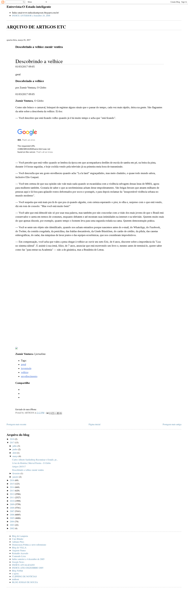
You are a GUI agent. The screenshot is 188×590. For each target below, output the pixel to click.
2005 (12, 518)
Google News (18, 561)
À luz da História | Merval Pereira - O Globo (31, 463)
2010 (12, 500)
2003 (12, 524)
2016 (12, 480)
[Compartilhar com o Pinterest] (60, 413)
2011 (12, 497)
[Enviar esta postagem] (47, 412)
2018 (12, 439)
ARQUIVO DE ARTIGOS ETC (36, 26)
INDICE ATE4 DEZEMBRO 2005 (27, 567)
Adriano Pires (18, 541)
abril (15, 452)
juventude (26, 368)
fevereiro (17, 473)
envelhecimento (29, 376)
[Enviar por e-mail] (50, 413)
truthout (15, 579)
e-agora (15, 573)
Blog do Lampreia (20, 536)
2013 (12, 490)
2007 (12, 511)
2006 (12, 514)
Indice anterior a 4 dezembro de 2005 (28, 559)
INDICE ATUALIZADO (23, 564)
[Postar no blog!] (52, 413)
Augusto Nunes (19, 550)
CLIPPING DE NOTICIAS (24, 576)
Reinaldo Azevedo (20, 553)
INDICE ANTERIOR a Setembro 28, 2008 (31, 15)
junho (15, 449)
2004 (12, 521)
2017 (12, 442)
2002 (12, 528)
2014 (12, 487)
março (15, 456)
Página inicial (94, 424)
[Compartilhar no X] (55, 413)
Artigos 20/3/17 (19, 466)
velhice (24, 372)
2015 (12, 483)
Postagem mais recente (16, 424)
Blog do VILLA (19, 547)
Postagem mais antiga (172, 424)
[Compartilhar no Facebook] (58, 413)
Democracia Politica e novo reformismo (29, 544)
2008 (12, 507)
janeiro (16, 476)
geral (23, 364)
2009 (12, 504)
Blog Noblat (17, 570)
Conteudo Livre (19, 556)
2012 (12, 493)
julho (15, 445)
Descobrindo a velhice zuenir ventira (28, 469)
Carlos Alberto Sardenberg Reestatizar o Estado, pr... (35, 459)
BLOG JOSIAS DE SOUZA (25, 582)
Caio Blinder (17, 538)
